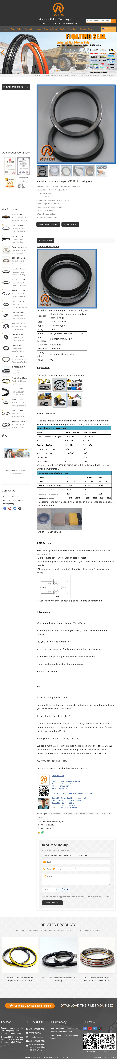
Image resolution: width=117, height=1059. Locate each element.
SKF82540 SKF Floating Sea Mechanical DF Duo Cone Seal (19, 367)
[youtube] (10, 508)
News (38, 29)
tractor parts (68, 814)
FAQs (62, 29)
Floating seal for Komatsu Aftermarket (12, 98)
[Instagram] (15, 508)
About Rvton (16, 29)
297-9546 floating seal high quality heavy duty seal (97, 979)
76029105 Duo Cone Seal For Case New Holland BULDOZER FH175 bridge (19, 421)
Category (46, 75)
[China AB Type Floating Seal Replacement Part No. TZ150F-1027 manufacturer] (6, 359)
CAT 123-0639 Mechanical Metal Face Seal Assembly (20, 979)
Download (72, 29)
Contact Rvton (86, 29)
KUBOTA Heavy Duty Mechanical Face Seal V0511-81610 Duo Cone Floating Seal (19, 214)
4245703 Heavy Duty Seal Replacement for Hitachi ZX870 (19, 411)
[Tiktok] (20, 508)
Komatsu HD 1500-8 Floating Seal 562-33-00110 (19, 280)
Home (5, 29)
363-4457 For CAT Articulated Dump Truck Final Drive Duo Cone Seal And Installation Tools (19, 258)
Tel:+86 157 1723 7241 (48, 23)
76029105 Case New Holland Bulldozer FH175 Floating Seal (19, 323)
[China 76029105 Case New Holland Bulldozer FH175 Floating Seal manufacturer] (6, 326)
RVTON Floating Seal (11, 92)
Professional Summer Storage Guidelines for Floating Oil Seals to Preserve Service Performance (16, 470)
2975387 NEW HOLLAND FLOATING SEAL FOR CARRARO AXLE (19, 302)
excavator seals (54, 814)
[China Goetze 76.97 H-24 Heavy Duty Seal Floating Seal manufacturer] (6, 239)
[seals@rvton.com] (39, 832)
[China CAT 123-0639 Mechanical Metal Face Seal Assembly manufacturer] (20, 955)
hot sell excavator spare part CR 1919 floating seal (69, 855)
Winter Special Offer (10, 144)
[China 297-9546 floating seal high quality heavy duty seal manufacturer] (97, 955)
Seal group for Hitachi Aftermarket (11, 105)
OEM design (43, 818)
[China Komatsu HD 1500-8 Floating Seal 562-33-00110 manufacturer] (6, 282)
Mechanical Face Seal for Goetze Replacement (12, 126)
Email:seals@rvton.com (68, 23)
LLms (104, 1057)
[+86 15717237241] (42, 832)
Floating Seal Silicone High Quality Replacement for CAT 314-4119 (19, 378)
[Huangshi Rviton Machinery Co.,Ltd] (58, 9)
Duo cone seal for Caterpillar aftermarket (64, 75)
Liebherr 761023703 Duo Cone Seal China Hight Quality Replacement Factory (19, 389)
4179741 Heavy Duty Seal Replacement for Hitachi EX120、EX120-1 (19, 400)
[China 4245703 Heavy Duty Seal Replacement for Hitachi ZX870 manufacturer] (6, 413)
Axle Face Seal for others (12, 139)
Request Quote (50, 29)
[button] (55, 71)
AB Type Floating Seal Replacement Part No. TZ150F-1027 (19, 356)
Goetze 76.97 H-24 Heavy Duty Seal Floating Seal (19, 236)
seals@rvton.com (36, 1037)
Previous (3, 176)
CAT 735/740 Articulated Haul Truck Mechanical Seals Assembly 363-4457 (58, 979)
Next (29, 176)
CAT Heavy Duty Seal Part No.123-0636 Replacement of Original (19, 334)
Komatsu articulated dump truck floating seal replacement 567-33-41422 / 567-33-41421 (19, 269)
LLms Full (112, 1057)
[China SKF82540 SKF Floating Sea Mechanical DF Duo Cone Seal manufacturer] (6, 370)
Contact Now (70, 224)
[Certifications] (16, 174)
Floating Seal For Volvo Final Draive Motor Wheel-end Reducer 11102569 (19, 345)
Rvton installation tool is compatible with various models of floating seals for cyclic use (19, 247)
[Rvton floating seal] (58, 53)
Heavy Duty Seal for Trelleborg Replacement (14, 133)
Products (29, 29)
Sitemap (97, 1057)
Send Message (52, 903)
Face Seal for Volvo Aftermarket (10, 119)
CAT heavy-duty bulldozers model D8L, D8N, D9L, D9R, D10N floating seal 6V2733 (19, 312)
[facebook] (5, 508)
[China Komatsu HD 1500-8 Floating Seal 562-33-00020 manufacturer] (6, 293)
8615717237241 (35, 1033)
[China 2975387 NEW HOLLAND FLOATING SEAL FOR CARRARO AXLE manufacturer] (6, 304)
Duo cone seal (80, 814)
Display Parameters (48, 224)
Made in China (93, 814)
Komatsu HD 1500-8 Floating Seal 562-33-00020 (19, 291)
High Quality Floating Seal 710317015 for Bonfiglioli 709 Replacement (19, 225)
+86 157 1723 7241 (37, 1029)
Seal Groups (106, 814)
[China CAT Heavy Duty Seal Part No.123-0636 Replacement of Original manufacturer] (6, 337)
